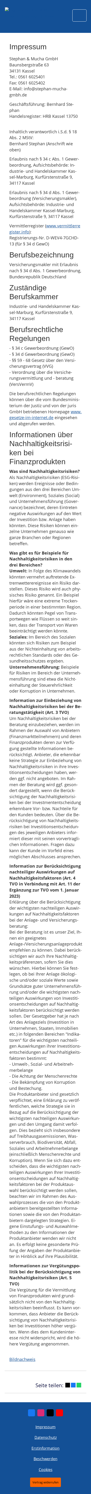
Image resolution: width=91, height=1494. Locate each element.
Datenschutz (46, 1437)
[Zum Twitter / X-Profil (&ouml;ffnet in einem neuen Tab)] (50, 1412)
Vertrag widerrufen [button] (45, 1482)
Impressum (45, 1426)
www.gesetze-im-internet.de (45, 415)
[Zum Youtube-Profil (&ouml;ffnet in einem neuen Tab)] (59, 1412)
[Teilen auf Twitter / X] (67, 1385)
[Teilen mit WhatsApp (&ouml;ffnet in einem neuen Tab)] (79, 1385)
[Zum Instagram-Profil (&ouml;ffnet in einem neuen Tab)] (40, 1412)
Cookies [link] (45, 1469)
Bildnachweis (22, 1359)
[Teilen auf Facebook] (73, 1385)
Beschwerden (45, 1458)
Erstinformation (46, 1448)
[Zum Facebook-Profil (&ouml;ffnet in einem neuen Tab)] (31, 1412)
